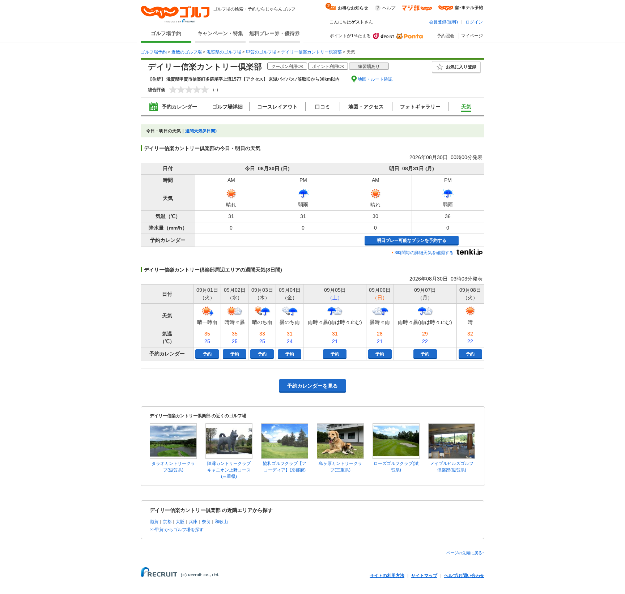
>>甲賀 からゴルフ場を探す (177, 529)
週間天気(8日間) (201, 130)
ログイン (474, 22)
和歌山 (221, 521)
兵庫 (193, 521)
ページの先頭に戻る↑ (465, 553)
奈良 (206, 521)
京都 (167, 521)
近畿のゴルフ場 (186, 52)
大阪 (180, 521)
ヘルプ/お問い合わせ (464, 575)
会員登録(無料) (443, 22)
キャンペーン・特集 (220, 33)
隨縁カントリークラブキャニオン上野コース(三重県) (229, 470)
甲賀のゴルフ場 (261, 52)
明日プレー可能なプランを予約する (411, 240)
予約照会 (445, 35)
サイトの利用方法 (387, 575)
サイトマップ (424, 575)
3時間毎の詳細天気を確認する (424, 252)
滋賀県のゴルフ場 (224, 52)
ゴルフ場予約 (166, 33)
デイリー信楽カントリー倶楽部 (311, 52)
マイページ (472, 35)
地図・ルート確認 (375, 79)
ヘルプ (388, 7)
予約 (207, 353)
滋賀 (154, 521)
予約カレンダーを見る (312, 386)
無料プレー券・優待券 (274, 33)
